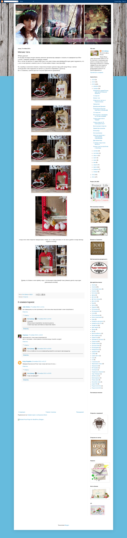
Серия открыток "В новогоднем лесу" (99, 123)
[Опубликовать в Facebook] (42, 295)
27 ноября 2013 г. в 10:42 (44, 319)
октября (95, 151)
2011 (93, 177)
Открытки (25, 296)
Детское (94, 297)
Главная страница (51, 412)
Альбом (94, 287)
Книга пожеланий (97, 317)
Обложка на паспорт (97, 339)
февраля (96, 169)
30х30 (93, 285)
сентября (96, 153)
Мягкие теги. (96, 98)
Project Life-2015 (96, 388)
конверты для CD (97, 323)
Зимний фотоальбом (99, 128)
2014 (93, 82)
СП (93, 359)
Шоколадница (96, 378)
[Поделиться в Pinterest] (44, 295)
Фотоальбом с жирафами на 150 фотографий (100, 115)
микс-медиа (95, 327)
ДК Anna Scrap (96, 299)
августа (95, 155)
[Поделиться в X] (41, 295)
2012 (93, 174)
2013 (93, 84)
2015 (93, 79)
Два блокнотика (97, 140)
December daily (96, 382)
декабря (95, 86)
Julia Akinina (26, 307)
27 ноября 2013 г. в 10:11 (37, 307)
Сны (93, 357)
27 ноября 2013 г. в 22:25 (36, 335)
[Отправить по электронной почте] (37, 295)
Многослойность (96, 333)
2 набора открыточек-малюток (99, 143)
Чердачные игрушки (97, 372)
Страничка (95, 361)
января (95, 171)
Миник (93, 329)
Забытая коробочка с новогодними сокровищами (99, 137)
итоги (93, 313)
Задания (94, 307)
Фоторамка (95, 368)
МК (92, 331)
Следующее (21, 412)
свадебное (95, 351)
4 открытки (96, 95)
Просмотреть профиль (96, 72)
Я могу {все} (95, 380)
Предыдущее (80, 412)
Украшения (96, 104)
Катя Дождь (30, 319)
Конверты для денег (97, 321)
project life (94, 384)
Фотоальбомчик (97, 133)
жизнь (93, 305)
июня (95, 160)
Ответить (25, 312)
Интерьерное (95, 311)
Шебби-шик (95, 376)
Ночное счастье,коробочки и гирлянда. (100, 147)
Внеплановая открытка (99, 126)
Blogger (67, 525)
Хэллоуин (94, 369)
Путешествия (95, 345)
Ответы (26, 315)
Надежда (25, 335)
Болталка (94, 293)
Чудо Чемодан (96, 374)
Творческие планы (97, 363)
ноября (95, 88)
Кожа (93, 319)
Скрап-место (95, 355)
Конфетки (94, 325)
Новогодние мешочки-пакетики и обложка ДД (100, 109)
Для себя (94, 301)
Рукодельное (95, 349)
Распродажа (95, 347)
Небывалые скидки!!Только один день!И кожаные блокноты (100, 92)
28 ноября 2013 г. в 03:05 (44, 348)
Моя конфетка (96, 335)
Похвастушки (95, 343)
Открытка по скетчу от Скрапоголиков (99, 101)
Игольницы (96, 130)
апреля (95, 165)
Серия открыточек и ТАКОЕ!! (99, 119)
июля (95, 157)
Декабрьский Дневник (99, 106)
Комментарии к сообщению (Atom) (37, 415)
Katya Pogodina (27, 361)
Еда (93, 303)
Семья (93, 353)
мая (94, 162)
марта (95, 167)
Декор (93, 295)
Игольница (95, 309)
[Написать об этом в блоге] (39, 295)
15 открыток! (96, 112)
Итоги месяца (96, 315)
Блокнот (94, 291)
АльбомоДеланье (97, 289)
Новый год (95, 337)
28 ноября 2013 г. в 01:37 (39, 361)
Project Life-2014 (96, 386)
